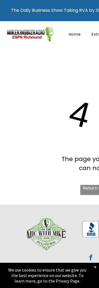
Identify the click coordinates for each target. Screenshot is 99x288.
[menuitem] (74, 34)
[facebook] (90, 258)
